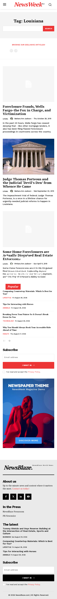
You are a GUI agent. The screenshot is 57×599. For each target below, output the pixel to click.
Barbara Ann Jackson (22, 119)
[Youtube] (28, 497)
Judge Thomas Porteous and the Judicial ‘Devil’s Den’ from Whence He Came (27, 183)
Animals (6, 308)
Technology (8, 321)
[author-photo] (12, 118)
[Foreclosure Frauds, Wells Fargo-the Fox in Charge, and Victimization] (28, 84)
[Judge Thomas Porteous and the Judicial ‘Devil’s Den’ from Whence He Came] (28, 157)
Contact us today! (20, 488)
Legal (5, 119)
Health (6, 334)
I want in (27, 365)
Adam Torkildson (13, 283)
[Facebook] (6, 497)
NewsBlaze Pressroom (13, 511)
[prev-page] (11, 50)
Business (7, 537)
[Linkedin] (21, 497)
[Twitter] (13, 497)
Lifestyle (7, 298)
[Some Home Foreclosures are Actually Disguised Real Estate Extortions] (28, 229)
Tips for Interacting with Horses (18, 304)
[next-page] (9, 341)
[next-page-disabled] (16, 50)
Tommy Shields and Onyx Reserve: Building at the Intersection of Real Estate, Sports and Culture (26, 267)
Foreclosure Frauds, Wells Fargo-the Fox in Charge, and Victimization (27, 110)
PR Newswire (9, 515)
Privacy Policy (34, 372)
